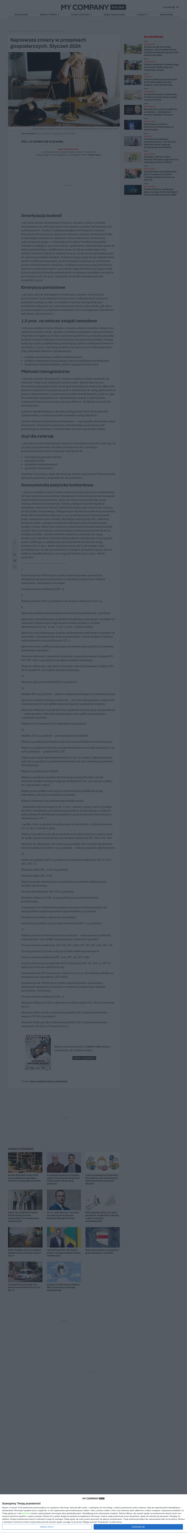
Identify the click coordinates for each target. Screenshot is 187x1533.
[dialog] (93, 1513)
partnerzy (26, 1513)
